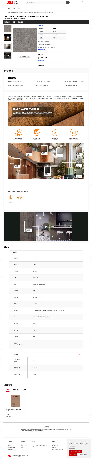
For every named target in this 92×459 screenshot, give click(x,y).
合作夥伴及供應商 (11, 449)
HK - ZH (79, 2)
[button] (82, 454)
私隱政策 (19, 455)
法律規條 (15, 455)
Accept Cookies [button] (73, 454)
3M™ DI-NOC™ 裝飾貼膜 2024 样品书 (15, 410)
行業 (14, 8)
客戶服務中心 (55, 445)
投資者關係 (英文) (11, 447)
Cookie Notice (72, 448)
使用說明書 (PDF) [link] (43, 57)
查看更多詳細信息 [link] (42, 49)
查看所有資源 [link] (41, 60)
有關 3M (9, 445)
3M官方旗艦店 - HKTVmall (57, 449)
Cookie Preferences (25, 455)
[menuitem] (7, 22)
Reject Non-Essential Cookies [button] (75, 451)
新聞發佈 (22, 447)
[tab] (7, 390)
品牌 (19, 8)
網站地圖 (54, 447)
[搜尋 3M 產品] (68, 2)
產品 (9, 8)
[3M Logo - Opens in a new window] (14, 2)
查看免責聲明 (41, 65)
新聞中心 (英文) (24, 445)
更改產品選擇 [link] (41, 25)
